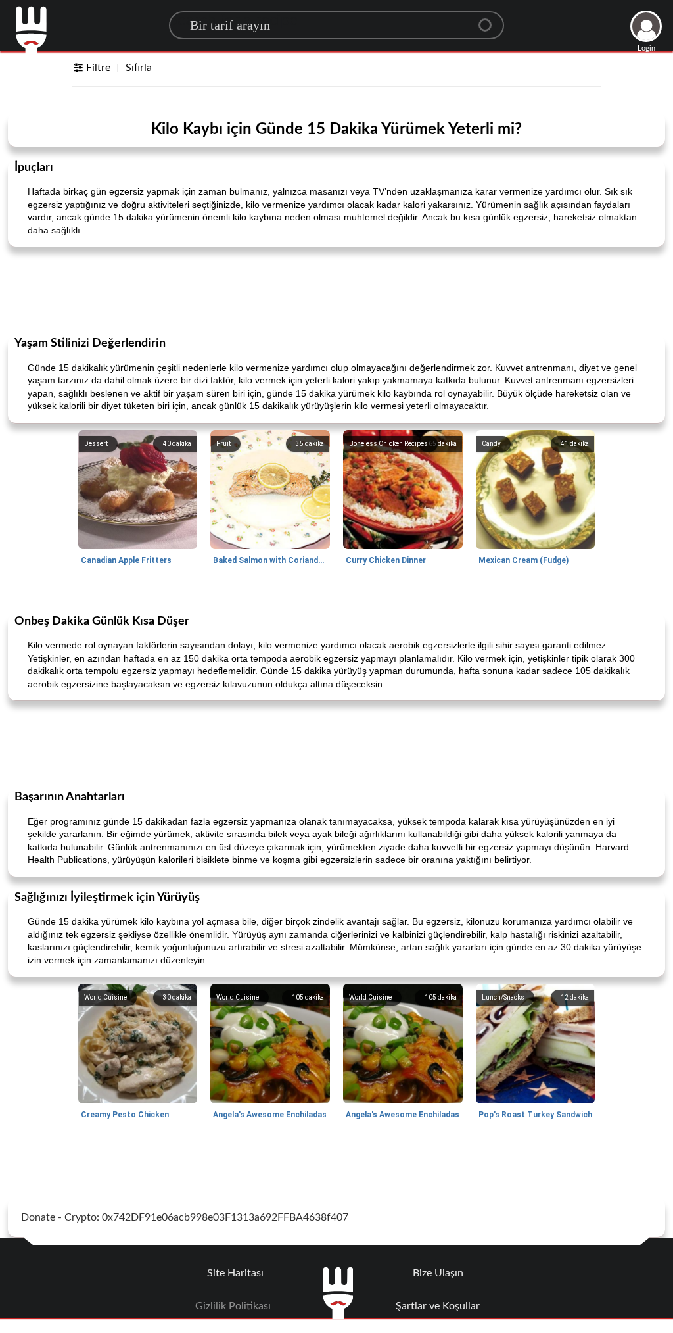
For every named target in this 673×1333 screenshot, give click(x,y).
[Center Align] (489, 20)
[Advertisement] (336, 290)
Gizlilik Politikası (233, 1306)
